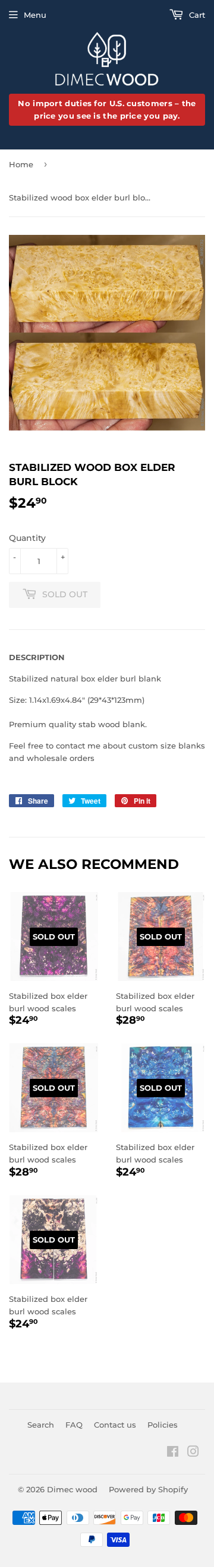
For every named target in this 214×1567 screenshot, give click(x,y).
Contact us (115, 1424)
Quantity (27, 538)
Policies (162, 1424)
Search (40, 1424)
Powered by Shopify (148, 1489)
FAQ (74, 1424)
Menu (35, 15)
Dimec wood (72, 1489)
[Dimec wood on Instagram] (193, 1453)
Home (21, 164)
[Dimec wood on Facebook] (172, 1453)
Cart (196, 15)
